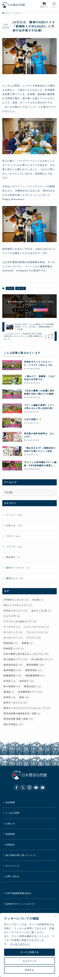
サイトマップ (13, 866)
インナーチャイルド (36, 627)
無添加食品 (33, 670)
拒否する (29, 970)
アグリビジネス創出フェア (20, 621)
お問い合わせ (13, 876)
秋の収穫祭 (12, 686)
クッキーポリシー (20, 944)
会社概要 (10, 802)
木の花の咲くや (42, 659)
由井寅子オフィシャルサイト (21, 904)
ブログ (10, 288)
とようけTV (12, 616)
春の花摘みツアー (15, 659)
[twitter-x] (23, 787)
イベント (14, 515)
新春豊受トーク (14, 648)
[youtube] (36, 787)
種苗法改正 (32, 686)
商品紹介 (13, 557)
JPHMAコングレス (16, 600)
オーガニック (13, 632)
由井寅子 (27, 681)
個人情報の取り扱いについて (21, 855)
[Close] (56, 916)
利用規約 (10, 844)
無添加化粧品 (13, 665)
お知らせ (14, 525)
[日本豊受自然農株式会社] (13, 5)
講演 (24, 697)
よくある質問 (13, 813)
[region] (29, 945)
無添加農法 (12, 670)
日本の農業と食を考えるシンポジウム (26, 654)
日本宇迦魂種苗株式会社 (18, 893)
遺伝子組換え (13, 724)
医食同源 (11, 643)
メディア (20, 288)
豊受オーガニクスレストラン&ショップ (27, 708)
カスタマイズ (29, 961)
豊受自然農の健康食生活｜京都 (22, 713)
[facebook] (16, 787)
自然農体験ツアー (30, 692)
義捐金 (9, 692)
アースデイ (12, 627)
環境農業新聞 (34, 675)
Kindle (38, 600)
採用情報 (10, 834)
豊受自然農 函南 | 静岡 (18, 719)
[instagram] (29, 787)
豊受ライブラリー (18, 568)
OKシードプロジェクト (18, 605)
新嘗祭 (27, 643)
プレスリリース (37, 632)
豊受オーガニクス (15, 702)
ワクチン (34, 637)
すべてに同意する (29, 952)
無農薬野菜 (12, 675)
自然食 (10, 697)
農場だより (15, 578)
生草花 (10, 681)
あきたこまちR (41, 610)
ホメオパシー (13, 637)
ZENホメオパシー (16, 610)
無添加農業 (35, 665)
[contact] (42, 787)
